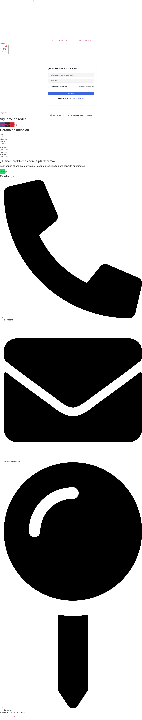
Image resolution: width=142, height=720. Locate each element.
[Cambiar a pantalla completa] (5, 716)
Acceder (71, 93)
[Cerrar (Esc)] (13, 716)
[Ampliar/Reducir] (1, 716)
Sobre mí (77, 40)
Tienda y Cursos (64, 40)
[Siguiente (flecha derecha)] (5, 719)
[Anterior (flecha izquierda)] (1, 719)
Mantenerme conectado (59, 86)
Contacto (88, 40)
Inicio (52, 40)
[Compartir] (9, 716)
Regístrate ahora (78, 98)
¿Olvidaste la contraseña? (85, 86)
